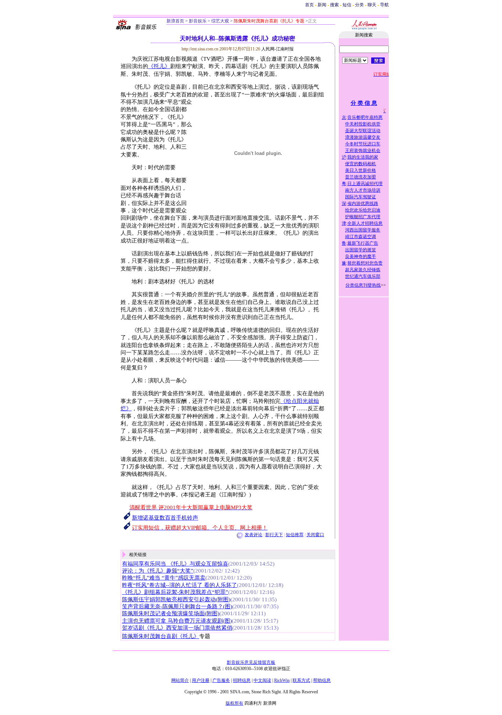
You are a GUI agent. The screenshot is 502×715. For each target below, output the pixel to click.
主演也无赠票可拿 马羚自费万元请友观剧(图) (177, 621)
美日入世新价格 (360, 170)
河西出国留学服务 (362, 230)
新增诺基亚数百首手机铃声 (165, 518)
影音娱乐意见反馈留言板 (251, 662)
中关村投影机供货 (362, 124)
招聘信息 (242, 680)
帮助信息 (322, 680)
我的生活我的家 (362, 157)
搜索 (335, 4)
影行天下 (274, 534)
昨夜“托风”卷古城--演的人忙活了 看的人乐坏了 (179, 585)
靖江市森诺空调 (360, 236)
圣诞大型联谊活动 (362, 130)
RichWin (282, 680)
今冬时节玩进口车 (362, 143)
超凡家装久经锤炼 (362, 269)
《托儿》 (159, 66)
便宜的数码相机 (360, 163)
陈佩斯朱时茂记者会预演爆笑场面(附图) (170, 613)
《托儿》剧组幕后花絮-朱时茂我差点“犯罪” (175, 592)
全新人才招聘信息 (365, 223)
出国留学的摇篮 (360, 249)
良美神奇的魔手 (360, 256)
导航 (384, 4)
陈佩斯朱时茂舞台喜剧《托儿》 (160, 636)
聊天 (371, 4)
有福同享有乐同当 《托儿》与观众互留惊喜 (175, 564)
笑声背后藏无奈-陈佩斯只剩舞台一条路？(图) (177, 606)
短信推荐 (295, 534)
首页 (309, 4)
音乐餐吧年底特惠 (365, 117)
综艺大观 (219, 21)
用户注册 (200, 680)
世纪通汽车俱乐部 (362, 276)
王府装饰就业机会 (362, 150)
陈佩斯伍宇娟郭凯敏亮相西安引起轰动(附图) (176, 599)
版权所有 (234, 703)
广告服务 (221, 680)
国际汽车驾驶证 (360, 196)
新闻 (322, 4)
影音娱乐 (198, 21)
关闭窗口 (315, 534)
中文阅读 (262, 680)
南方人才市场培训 (362, 190)
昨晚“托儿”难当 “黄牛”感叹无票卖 (163, 578)
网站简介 (180, 680)
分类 (359, 4)
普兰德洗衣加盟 (360, 177)
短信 (347, 4)
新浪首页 (175, 21)
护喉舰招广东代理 (362, 216)
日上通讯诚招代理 (365, 183)
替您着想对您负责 (365, 263)
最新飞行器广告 (362, 243)
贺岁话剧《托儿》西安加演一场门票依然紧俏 (177, 628)
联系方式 (301, 680)
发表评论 (253, 534)
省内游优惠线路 (362, 203)
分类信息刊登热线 (363, 285)
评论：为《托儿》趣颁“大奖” (157, 571)
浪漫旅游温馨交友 (362, 137)
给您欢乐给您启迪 (362, 210)
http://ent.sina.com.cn (200, 49)
